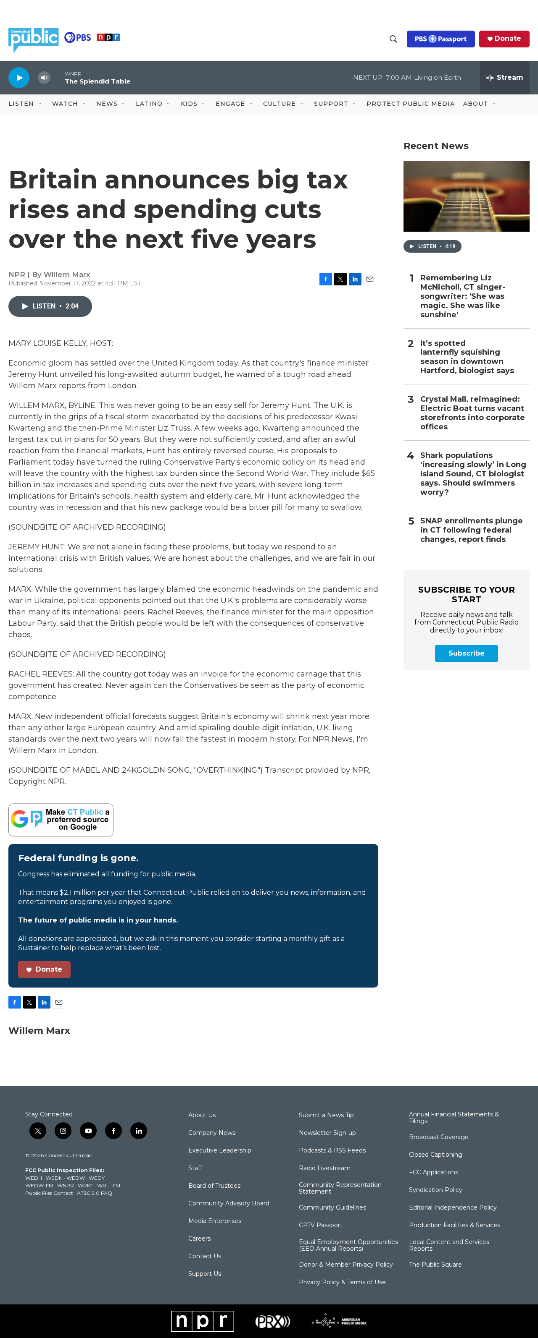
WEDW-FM (39, 1185)
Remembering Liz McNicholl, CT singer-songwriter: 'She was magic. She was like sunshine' (462, 296)
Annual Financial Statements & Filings (454, 1118)
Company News (211, 1133)
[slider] (57, 77)
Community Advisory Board (228, 1203)
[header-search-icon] (393, 39)
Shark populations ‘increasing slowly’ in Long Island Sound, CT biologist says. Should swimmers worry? (473, 474)
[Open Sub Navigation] (40, 104)
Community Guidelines (332, 1208)
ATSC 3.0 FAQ (94, 1193)
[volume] (44, 77)
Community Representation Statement (340, 1188)
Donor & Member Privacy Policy (346, 1265)
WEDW (75, 1178)
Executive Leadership (219, 1150)
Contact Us (204, 1256)
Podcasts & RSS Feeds (332, 1150)
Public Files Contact (49, 1193)
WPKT (85, 1185)
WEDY (97, 1178)
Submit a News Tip (326, 1115)
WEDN (54, 1178)
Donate (508, 38)
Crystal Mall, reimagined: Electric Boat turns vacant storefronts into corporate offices (472, 413)
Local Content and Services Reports (449, 1245)
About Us (202, 1115)
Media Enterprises (214, 1221)
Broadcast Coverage (439, 1137)
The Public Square (435, 1265)
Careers (199, 1239)
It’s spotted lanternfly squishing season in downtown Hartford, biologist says (467, 357)
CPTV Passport (321, 1225)
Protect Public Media (411, 103)
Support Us (204, 1274)
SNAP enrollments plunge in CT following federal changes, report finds (471, 530)
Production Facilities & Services (454, 1225)
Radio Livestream (325, 1168)
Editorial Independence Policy (453, 1208)
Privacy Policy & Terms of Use (342, 1282)
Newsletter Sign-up (327, 1133)
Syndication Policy (435, 1190)
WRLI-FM (108, 1185)
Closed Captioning (435, 1155)
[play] (19, 77)
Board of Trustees (214, 1186)
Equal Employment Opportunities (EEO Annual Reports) (348, 1245)
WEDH (33, 1178)
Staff (195, 1168)
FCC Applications (433, 1172)
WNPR (65, 1185)
